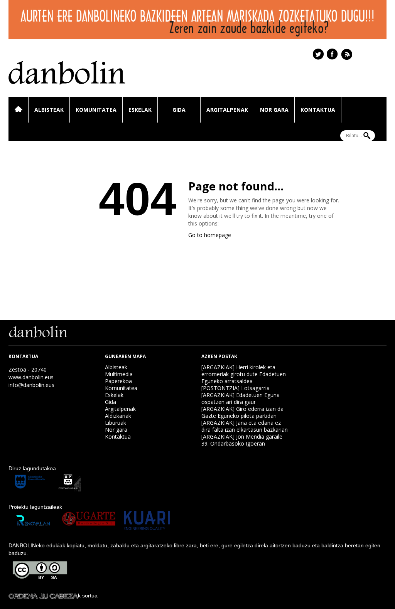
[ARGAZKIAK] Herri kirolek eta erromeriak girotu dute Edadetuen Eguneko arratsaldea (243, 374)
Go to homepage (209, 235)
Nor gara (274, 109)
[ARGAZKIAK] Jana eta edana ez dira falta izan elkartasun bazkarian (244, 426)
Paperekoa (118, 381)
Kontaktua (317, 109)
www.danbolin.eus (31, 377)
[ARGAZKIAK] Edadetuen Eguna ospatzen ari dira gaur (240, 398)
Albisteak (49, 109)
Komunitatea (96, 109)
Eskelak (140, 109)
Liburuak (115, 422)
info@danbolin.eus (31, 385)
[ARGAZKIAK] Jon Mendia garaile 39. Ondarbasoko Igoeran (241, 440)
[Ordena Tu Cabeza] (43, 595)
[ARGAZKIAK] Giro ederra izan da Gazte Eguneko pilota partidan (242, 412)
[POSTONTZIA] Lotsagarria (235, 388)
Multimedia (119, 374)
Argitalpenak (227, 109)
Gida (179, 109)
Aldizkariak (118, 415)
